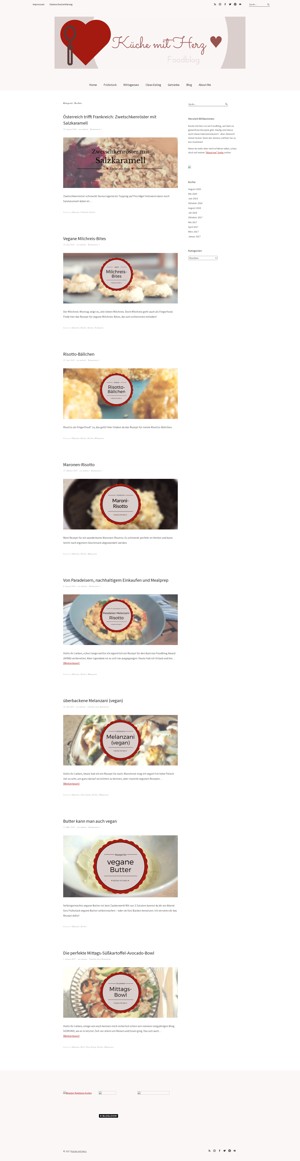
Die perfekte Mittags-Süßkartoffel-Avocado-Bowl (108, 953)
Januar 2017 (194, 236)
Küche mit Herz (79, 1151)
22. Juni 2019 (68, 360)
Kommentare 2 (95, 586)
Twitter (230, 4)
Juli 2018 (192, 212)
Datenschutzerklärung (61, 4)
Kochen (92, 212)
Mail (240, 4)
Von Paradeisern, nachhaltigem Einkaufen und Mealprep (115, 580)
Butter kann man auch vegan (90, 821)
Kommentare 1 (96, 129)
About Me (205, 85)
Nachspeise (99, 327)
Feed (215, 4)
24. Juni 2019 (68, 244)
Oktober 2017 (195, 217)
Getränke (174, 85)
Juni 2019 (193, 198)
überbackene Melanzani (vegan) (93, 700)
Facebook (225, 4)
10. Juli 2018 (68, 706)
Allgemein (76, 212)
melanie (85, 129)
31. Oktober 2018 (70, 470)
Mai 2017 (192, 222)
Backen (83, 327)
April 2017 (193, 226)
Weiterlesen (71, 663)
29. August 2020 (70, 129)
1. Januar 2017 (69, 959)
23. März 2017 (69, 827)
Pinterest (235, 4)
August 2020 (194, 189)
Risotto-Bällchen (78, 354)
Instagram (220, 4)
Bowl (83, 1047)
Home (93, 85)
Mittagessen (131, 85)
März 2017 (193, 231)
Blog (189, 85)
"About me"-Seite (215, 152)
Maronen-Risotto (79, 464)
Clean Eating (153, 85)
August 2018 (194, 208)
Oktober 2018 (195, 203)
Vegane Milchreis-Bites (84, 238)
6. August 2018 (69, 586)
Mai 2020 (192, 193)
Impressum (38, 4)
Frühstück (110, 85)
